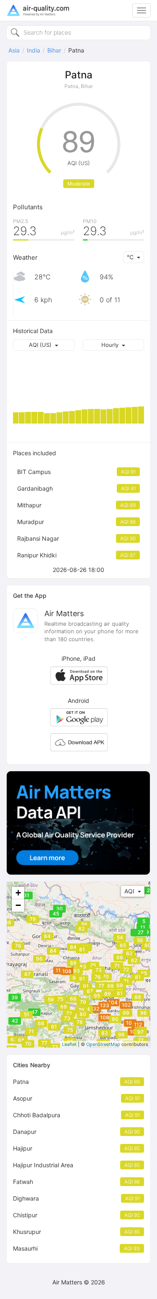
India (33, 50)
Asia (14, 50)
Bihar (54, 50)
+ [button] (18, 893)
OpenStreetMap (103, 1044)
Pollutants (28, 207)
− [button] (18, 905)
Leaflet (69, 1044)
